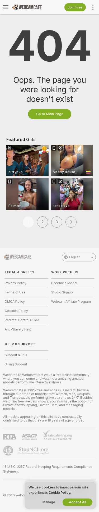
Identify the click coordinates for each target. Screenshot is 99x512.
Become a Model (64, 283)
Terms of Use (15, 292)
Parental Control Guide (22, 320)
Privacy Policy (15, 283)
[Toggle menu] (6, 7)
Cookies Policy (16, 311)
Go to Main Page (49, 114)
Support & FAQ (16, 355)
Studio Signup (62, 292)
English (74, 257)
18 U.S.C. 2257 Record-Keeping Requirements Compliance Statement (47, 469)
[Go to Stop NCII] (34, 450)
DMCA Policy (15, 301)
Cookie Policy (59, 493)
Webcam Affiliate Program (71, 301)
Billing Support (16, 364)
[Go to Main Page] (31, 7)
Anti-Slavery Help (18, 329)
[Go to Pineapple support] (8, 451)
